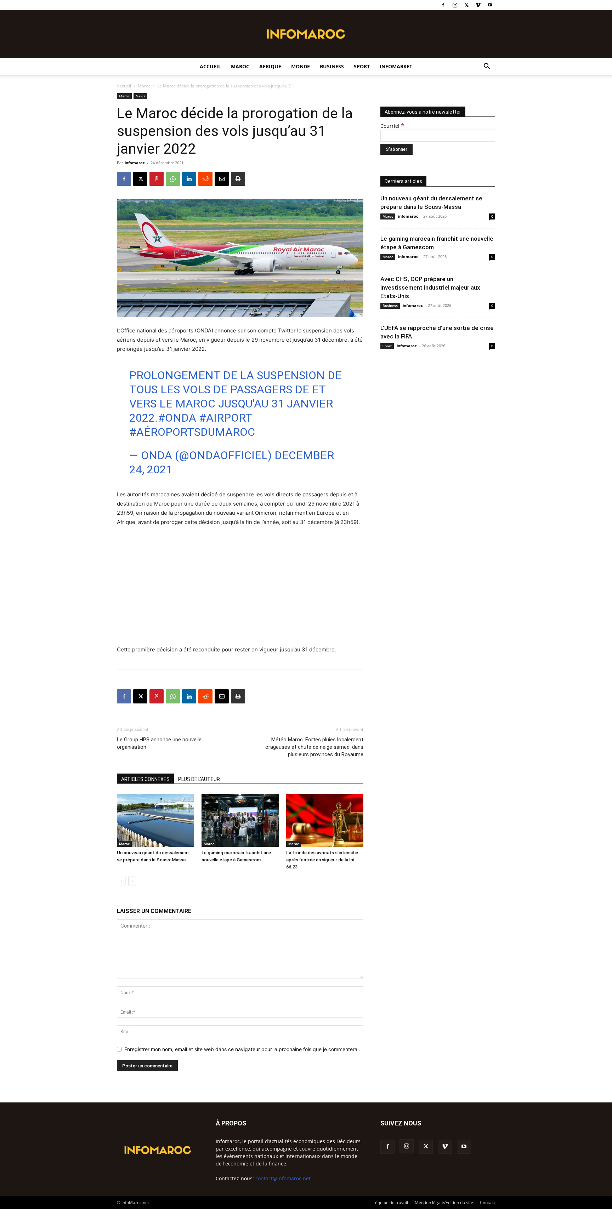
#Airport (225, 417)
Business (332, 66)
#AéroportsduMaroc (192, 432)
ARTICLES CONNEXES (145, 779)
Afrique (270, 66)
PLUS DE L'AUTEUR (199, 779)
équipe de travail (391, 1202)
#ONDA (177, 417)
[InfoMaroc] (306, 34)
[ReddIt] (205, 179)
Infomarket (396, 66)
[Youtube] (489, 5)
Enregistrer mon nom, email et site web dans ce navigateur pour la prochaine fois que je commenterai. (242, 1049)
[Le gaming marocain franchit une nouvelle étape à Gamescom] (240, 820)
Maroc (240, 66)
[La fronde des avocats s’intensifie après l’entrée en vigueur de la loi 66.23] (324, 820)
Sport (362, 66)
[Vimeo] (478, 5)
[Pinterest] (156, 179)
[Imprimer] (238, 179)
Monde (300, 66)
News (140, 95)
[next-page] (132, 881)
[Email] (222, 179)
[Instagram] (454, 5)
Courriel (392, 125)
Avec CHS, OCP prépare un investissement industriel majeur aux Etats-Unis (430, 287)
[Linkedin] (189, 179)
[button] (486, 67)
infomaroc (135, 162)
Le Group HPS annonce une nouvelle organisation (159, 743)
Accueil (210, 66)
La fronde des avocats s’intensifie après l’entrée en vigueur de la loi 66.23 (322, 859)
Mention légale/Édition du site (444, 1202)
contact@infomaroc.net (283, 1178)
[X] (466, 5)
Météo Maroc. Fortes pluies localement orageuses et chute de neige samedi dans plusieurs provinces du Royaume (314, 747)
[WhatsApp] (173, 179)
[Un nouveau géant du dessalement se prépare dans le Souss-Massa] (155, 820)
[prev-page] (121, 881)
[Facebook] (443, 5)
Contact (487, 1202)
